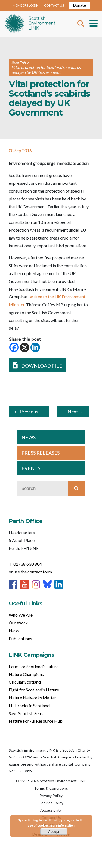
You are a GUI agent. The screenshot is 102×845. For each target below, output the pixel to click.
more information (62, 825)
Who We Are (21, 614)
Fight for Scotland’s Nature (34, 689)
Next (72, 411)
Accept (53, 831)
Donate (79, 5)
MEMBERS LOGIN (26, 5)
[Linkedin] (35, 347)
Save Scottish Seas (26, 713)
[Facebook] (14, 347)
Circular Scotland (25, 681)
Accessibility (51, 810)
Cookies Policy (51, 803)
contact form (39, 571)
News (14, 630)
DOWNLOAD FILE (41, 366)
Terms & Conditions (51, 788)
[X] (24, 347)
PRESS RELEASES (40, 453)
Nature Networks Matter (32, 697)
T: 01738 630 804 (25, 563)
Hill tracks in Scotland (29, 705)
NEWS (28, 437)
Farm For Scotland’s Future (33, 666)
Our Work (18, 622)
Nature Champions (26, 674)
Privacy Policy (51, 795)
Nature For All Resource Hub (36, 720)
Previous (29, 411)
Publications (20, 638)
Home (29, 24)
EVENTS (30, 468)
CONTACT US (54, 5)
